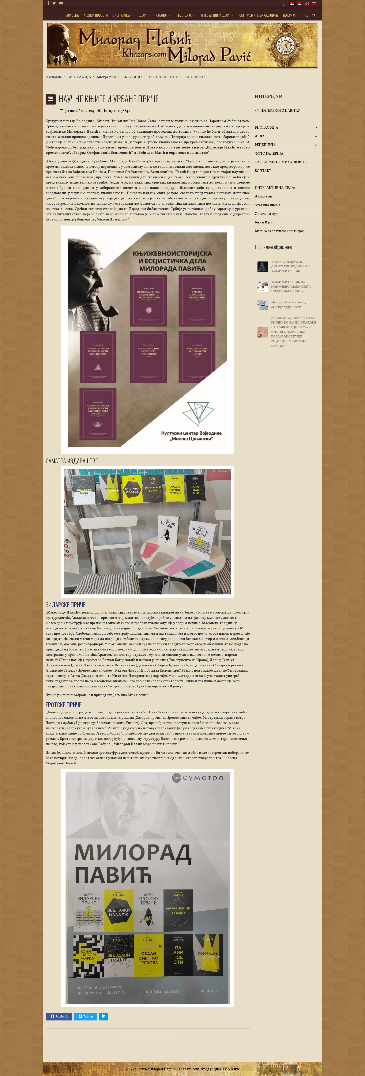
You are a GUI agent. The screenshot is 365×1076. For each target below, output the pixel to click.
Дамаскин (263, 196)
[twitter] (54, 3)
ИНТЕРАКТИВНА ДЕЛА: (215, 15)
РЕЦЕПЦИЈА (184, 15)
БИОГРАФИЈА (121, 15)
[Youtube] (61, 3)
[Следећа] (164, 1041)
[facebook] (48, 3)
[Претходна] (133, 1041)
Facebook (61, 1017)
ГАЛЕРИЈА (289, 15)
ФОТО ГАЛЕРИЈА (269, 153)
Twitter (88, 1017)
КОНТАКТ (311, 15)
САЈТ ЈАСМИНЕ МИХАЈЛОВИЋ (258, 15)
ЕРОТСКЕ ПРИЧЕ (63, 704)
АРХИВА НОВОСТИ (96, 15)
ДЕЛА (142, 15)
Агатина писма (267, 205)
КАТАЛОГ (161, 15)
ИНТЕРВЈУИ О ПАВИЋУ (280, 110)
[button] (308, 128)
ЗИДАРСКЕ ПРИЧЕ (65, 604)
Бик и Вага (264, 222)
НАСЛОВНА (71, 15)
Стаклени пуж (267, 213)
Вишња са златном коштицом (279, 231)
